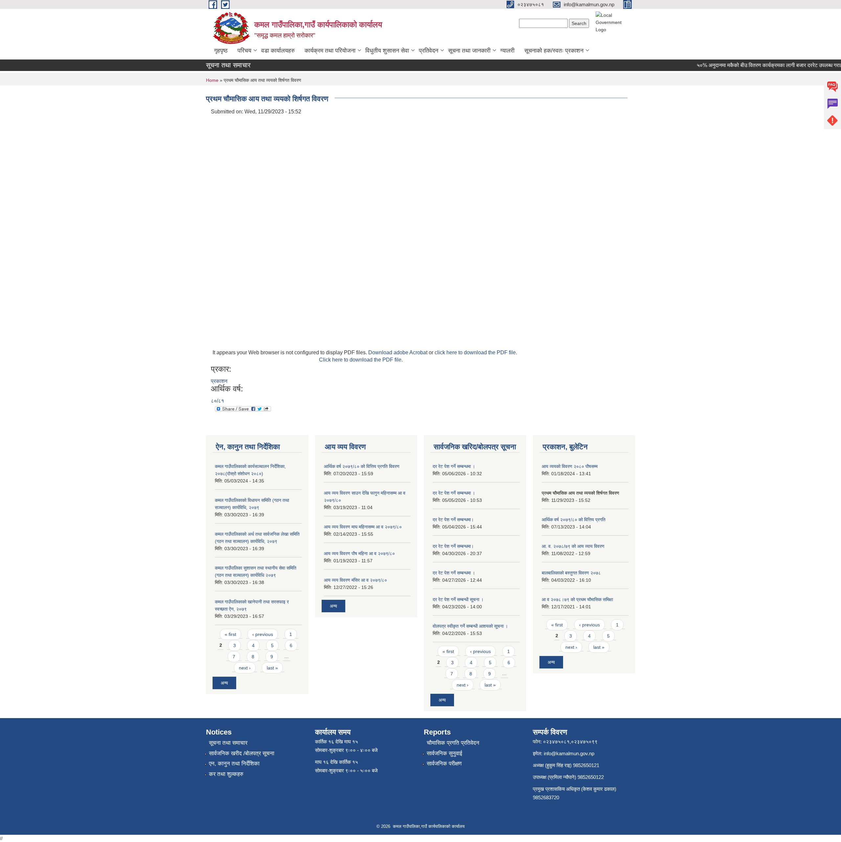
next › (245, 667)
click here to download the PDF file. (476, 352)
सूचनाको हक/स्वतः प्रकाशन (553, 50)
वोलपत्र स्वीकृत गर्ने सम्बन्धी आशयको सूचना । (470, 626)
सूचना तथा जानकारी (469, 50)
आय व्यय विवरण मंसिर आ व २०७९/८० (355, 580)
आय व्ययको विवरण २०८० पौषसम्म (570, 466)
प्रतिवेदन (428, 50)
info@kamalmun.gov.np (569, 753)
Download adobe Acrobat (398, 352)
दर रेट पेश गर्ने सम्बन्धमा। (453, 519)
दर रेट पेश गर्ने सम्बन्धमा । (454, 466)
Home (212, 80)
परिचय (244, 50)
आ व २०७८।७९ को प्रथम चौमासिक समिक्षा (577, 599)
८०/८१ (217, 401)
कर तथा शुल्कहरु (226, 774)
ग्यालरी (507, 50)
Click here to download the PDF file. (361, 360)
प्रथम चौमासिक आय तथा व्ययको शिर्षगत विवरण (580, 493)
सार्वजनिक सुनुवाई (444, 753)
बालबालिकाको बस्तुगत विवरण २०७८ (571, 572)
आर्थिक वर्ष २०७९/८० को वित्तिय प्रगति (573, 519)
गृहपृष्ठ (221, 50)
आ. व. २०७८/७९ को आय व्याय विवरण (573, 546)
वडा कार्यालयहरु (278, 50)
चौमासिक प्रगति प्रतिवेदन (453, 743)
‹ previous (262, 634)
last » (272, 667)
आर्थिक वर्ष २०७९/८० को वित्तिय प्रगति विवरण (361, 466)
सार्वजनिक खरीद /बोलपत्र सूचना (241, 753)
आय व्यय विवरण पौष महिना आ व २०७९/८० (359, 553)
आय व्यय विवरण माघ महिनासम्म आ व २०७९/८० (363, 526)
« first (230, 634)
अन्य (224, 683)
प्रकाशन (219, 381)
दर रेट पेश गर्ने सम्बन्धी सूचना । (458, 599)
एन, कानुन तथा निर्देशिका (234, 763)
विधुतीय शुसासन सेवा (387, 50)
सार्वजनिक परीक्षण (444, 763)
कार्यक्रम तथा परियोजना (330, 50)
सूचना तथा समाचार (228, 743)
